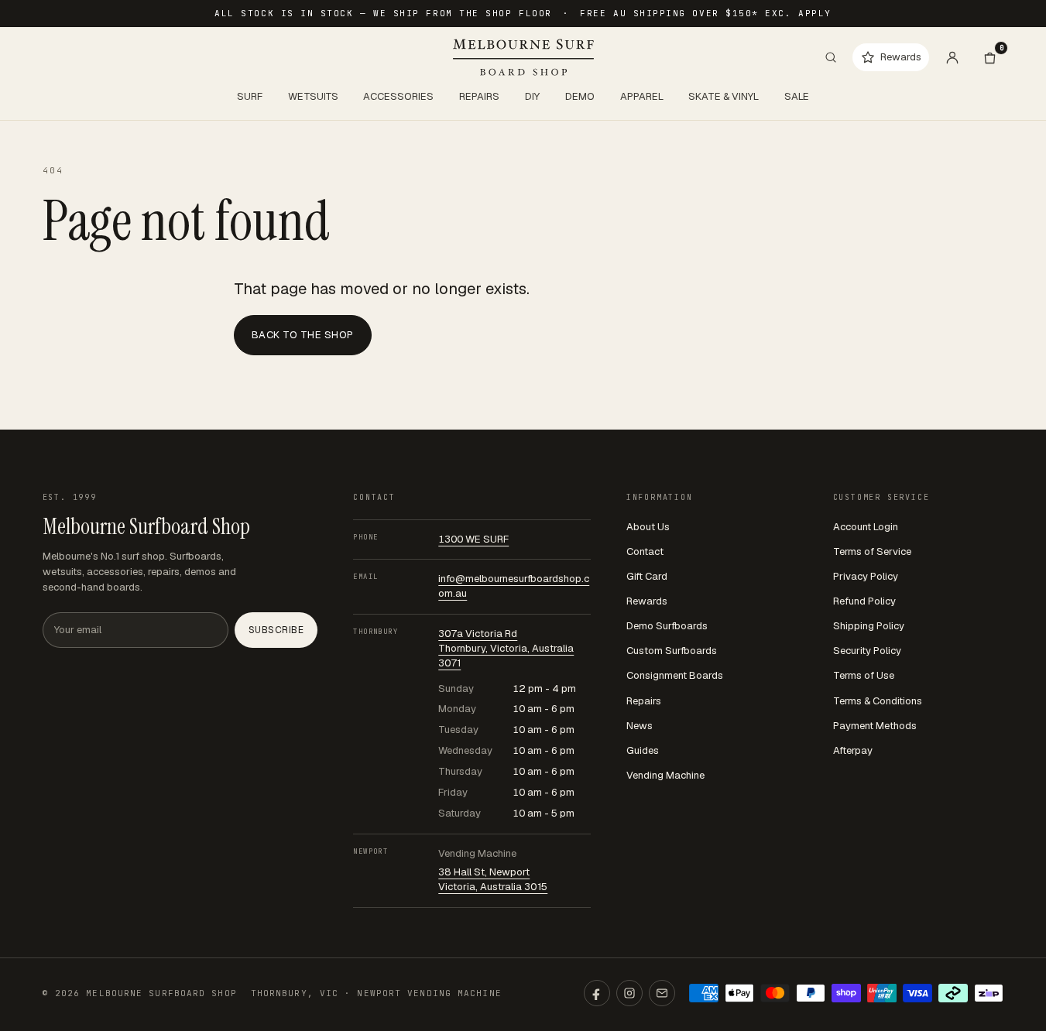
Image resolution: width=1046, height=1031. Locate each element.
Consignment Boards (674, 675)
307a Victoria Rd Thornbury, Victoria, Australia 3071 (506, 648)
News (639, 725)
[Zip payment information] (988, 993)
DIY (532, 96)
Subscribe (276, 630)
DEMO (580, 96)
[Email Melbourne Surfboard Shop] (662, 993)
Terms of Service (872, 551)
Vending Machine (665, 775)
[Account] (952, 57)
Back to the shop (303, 334)
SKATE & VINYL (723, 96)
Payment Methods (875, 725)
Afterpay (853, 750)
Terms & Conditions (877, 700)
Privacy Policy (865, 576)
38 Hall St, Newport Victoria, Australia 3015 (492, 879)
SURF (249, 96)
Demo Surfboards (667, 625)
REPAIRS (479, 96)
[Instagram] (629, 993)
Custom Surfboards (671, 650)
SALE (796, 96)
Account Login (865, 526)
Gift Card (646, 576)
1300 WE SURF (473, 539)
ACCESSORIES (398, 96)
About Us (648, 526)
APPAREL (642, 96)
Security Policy (867, 650)
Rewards (646, 601)
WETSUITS (313, 96)
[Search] (830, 57)
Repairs (643, 700)
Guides (642, 750)
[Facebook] (597, 993)
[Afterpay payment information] (953, 993)
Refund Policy (864, 601)
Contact (645, 551)
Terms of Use (863, 675)
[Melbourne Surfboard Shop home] (523, 57)
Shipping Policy (868, 625)
